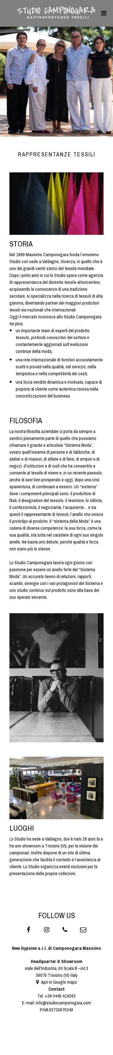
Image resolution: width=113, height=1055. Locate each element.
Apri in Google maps (58, 982)
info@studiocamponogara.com (63, 1002)
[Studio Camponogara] (56, 17)
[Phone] (65, 930)
